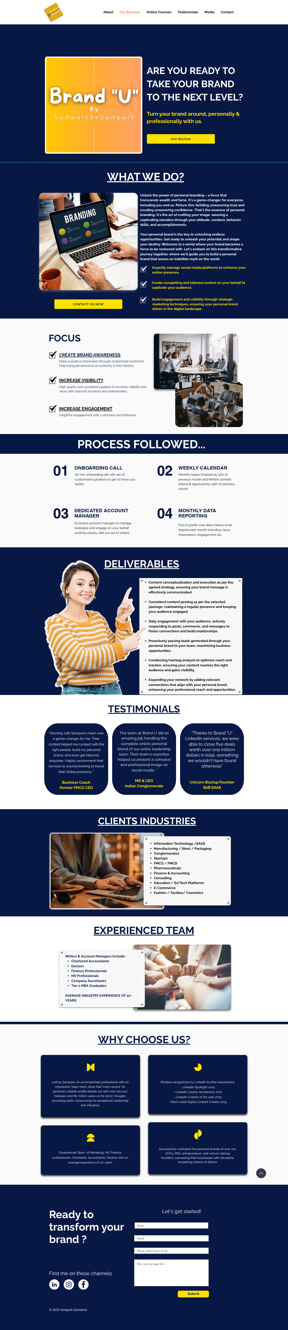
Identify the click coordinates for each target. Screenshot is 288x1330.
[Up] (261, 1173)
